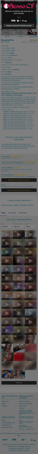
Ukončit (19, 17)
